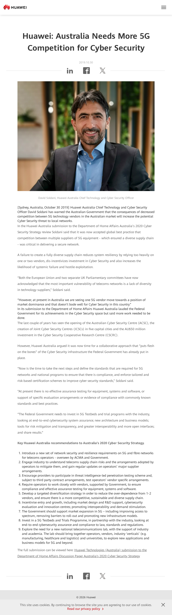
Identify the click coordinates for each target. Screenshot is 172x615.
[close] (163, 605)
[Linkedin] (70, 72)
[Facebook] (86, 72)
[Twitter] (102, 72)
